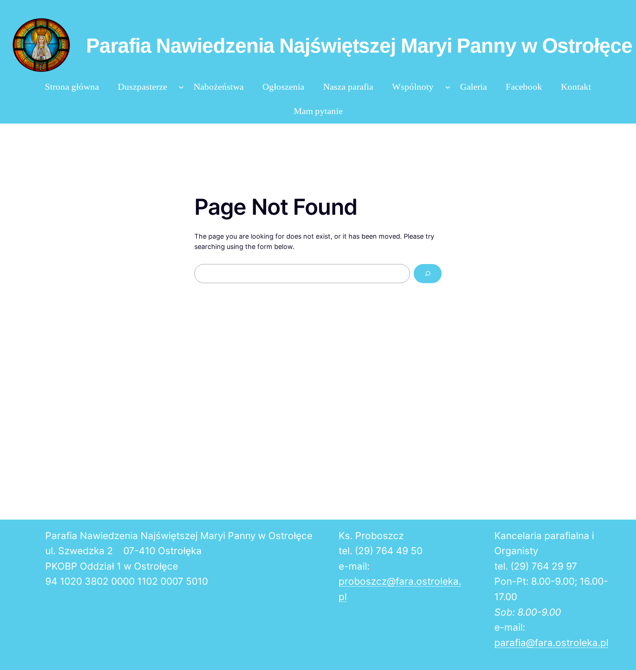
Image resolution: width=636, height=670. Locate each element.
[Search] (428, 273)
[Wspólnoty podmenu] (448, 87)
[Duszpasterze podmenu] (181, 87)
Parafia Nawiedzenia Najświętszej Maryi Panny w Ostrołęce (359, 45)
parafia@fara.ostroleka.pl (551, 642)
